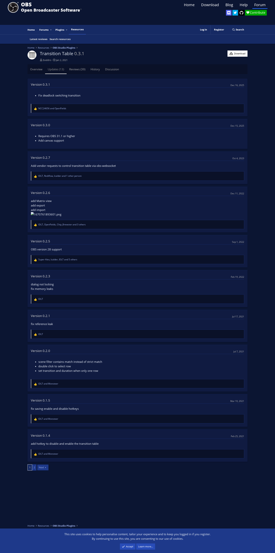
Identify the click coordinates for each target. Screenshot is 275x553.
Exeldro (47, 60)
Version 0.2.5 (40, 241)
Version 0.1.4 (40, 435)
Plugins (59, 29)
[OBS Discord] (229, 13)
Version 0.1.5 (40, 400)
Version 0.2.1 (40, 316)
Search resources (60, 39)
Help (244, 4)
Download (210, 4)
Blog (229, 4)
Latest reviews (38, 39)
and (52, 108)
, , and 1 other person (60, 175)
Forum (260, 4)
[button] (51, 29)
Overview (36, 69)
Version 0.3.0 (40, 125)
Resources (77, 29)
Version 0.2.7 (40, 157)
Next (41, 467)
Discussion (112, 69)
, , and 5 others (57, 259)
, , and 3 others (62, 224)
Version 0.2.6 (40, 193)
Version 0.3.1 (40, 84)
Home (189, 4)
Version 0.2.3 (40, 276)
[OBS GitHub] (241, 13)
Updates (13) (56, 69)
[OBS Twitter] (235, 13)
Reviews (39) (77, 69)
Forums (43, 29)
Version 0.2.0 (40, 351)
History (95, 69)
